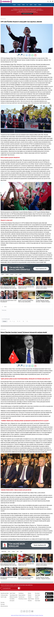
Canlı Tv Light (3, 597)
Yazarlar (37, 597)
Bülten (23, 4)
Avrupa (19, 4)
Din (27, 4)
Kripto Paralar (31, 598)
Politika (39, 4)
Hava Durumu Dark (5, 593)
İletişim (17, 615)
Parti (16, 274)
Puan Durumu (21, 597)
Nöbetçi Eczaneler (14, 597)
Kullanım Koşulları (35, 615)
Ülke (21, 551)
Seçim (20, 274)
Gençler (11, 274)
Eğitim (31, 4)
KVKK (30, 615)
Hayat (35, 4)
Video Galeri (37, 595)
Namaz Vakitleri (22, 595)
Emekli (7, 274)
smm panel (12, 600)
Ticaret (13, 551)
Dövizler (29, 595)
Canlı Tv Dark (12, 593)
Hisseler (29, 597)
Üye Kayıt (3, 604)
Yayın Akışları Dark (14, 595)
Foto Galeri (37, 593)
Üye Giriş (2, 602)
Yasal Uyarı (41, 615)
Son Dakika (12, 598)
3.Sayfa (14, 4)
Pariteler (30, 600)
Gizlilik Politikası (22, 615)
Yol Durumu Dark (4, 595)
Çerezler (27, 615)
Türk (17, 551)
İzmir (9, 551)
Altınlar (29, 593)
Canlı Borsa (21, 593)
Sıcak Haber (37, 600)
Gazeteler (37, 598)
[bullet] (20, 321)
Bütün (3, 274)
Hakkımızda (13, 615)
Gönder (4, 321)
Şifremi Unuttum (4, 606)
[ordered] (18, 321)
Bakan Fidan (4, 551)
